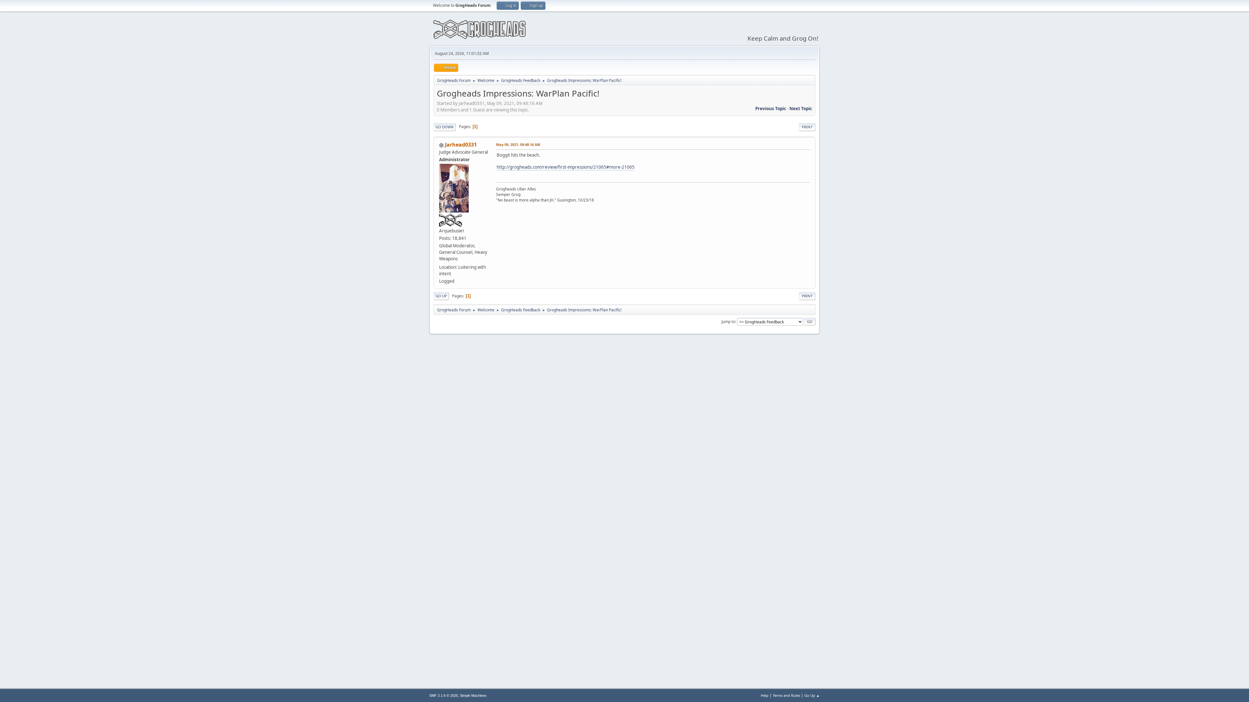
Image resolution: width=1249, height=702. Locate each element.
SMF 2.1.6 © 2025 (443, 695)
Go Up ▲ (812, 695)
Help (765, 695)
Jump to (728, 321)
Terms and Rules (786, 695)
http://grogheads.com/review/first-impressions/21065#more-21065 (566, 167)
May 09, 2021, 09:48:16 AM (518, 144)
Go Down (445, 126)
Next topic (800, 108)
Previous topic (770, 108)
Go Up (441, 295)
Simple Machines (473, 695)
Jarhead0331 (461, 144)
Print (807, 126)
